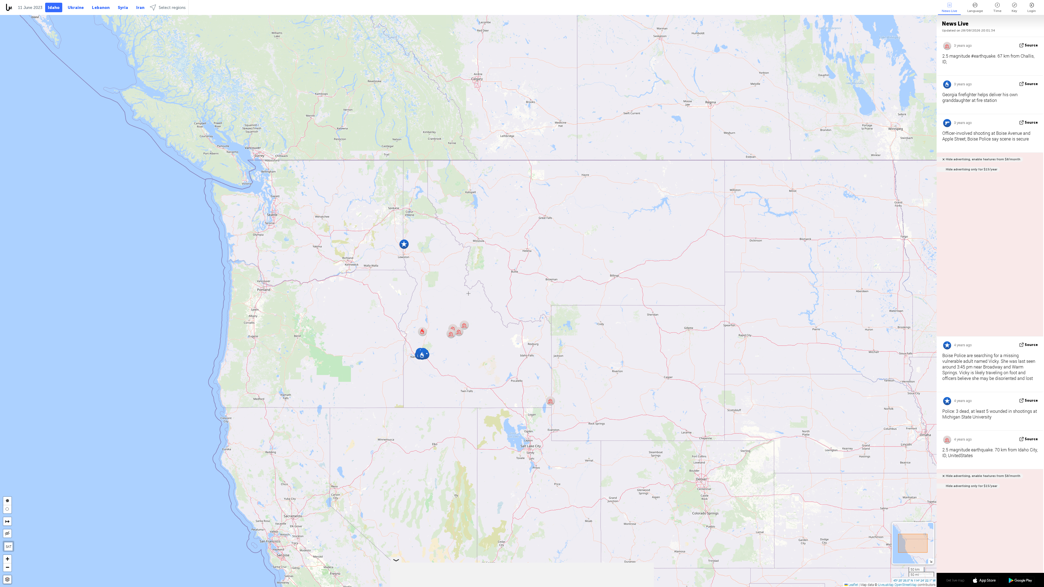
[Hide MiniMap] (930, 561)
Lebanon (101, 7)
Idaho (54, 7)
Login (1031, 11)
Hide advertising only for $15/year (971, 169)
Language (975, 11)
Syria (123, 7)
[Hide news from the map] (7, 533)
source (1031, 45)
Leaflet (853, 584)
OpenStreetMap (905, 584)
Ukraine (76, 7)
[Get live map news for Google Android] (1020, 581)
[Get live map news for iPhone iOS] (985, 581)
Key (1014, 11)
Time (997, 11)
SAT (8, 546)
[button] (422, 331)
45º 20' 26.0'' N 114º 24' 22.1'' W (914, 580)
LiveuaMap (886, 584)
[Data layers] (7, 579)
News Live (949, 11)
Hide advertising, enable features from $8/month (983, 159)
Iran (140, 7)
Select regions (172, 7)
